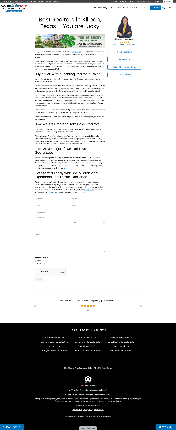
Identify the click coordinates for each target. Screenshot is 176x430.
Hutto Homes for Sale (54, 346)
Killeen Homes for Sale (87, 346)
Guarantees (155, 8)
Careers (139, 8)
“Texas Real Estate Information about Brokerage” (89, 390)
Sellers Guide (128, 8)
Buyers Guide (116, 8)
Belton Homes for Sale (87, 337)
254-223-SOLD (41, 1)
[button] (34, 306)
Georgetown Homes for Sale (87, 342)
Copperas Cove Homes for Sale (54, 342)
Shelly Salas (76, 52)
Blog (163, 8)
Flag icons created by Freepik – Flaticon (88, 405)
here (83, 192)
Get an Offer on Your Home (124, 67)
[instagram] (158, 1)
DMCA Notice (77, 410)
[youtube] (155, 1)
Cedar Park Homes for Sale (120, 337)
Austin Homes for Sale (54, 337)
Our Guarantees (124, 74)
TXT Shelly (167, 427)
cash (65, 168)
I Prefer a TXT (40, 261)
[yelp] (160, 1)
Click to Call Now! (124, 52)
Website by (87, 428)
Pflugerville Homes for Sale (54, 350)
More (146, 8)
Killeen (50, 192)
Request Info (124, 59)
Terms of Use (99, 410)
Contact (171, 8)
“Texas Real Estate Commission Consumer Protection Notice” (89, 394)
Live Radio (168, 1)
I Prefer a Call (40, 263)
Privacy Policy (88, 410)
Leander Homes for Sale (120, 346)
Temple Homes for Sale (120, 350)
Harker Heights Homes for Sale (120, 342)
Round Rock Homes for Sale (87, 350)
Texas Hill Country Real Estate (88, 330)
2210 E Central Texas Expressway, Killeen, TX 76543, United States (131, 1)
